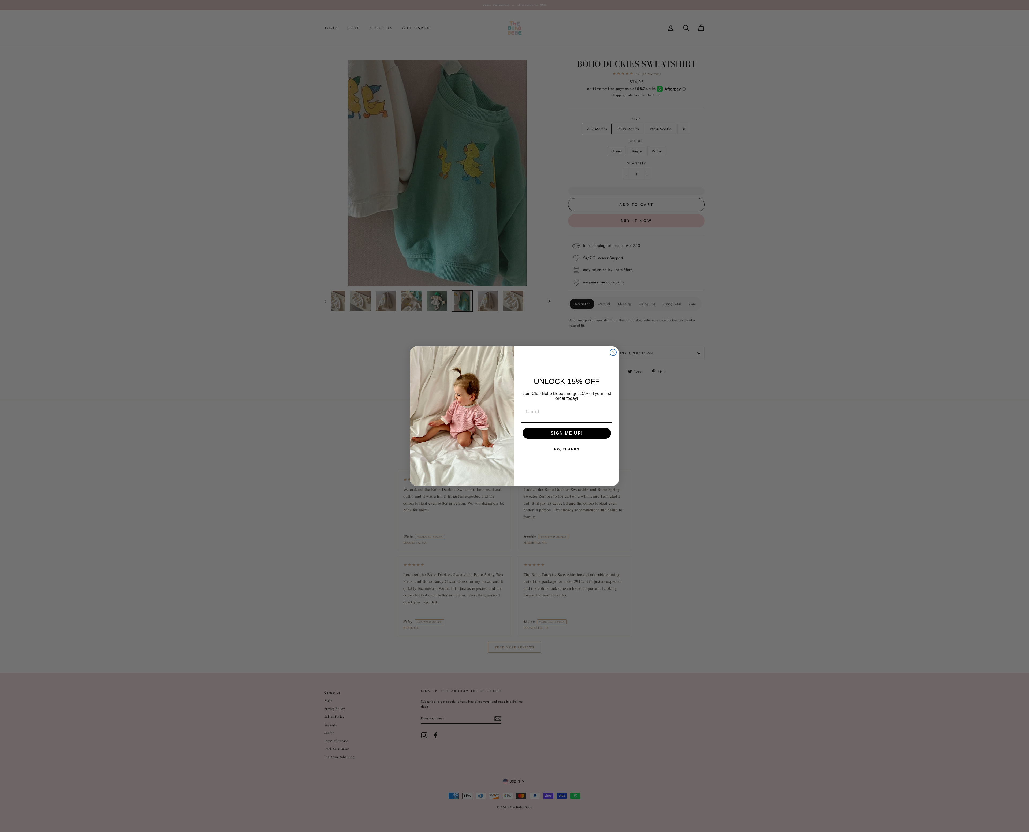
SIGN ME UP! (567, 433)
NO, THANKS (567, 449)
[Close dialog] (613, 352)
